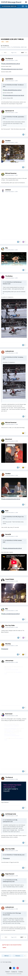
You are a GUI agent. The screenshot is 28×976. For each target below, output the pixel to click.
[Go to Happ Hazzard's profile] (2, 874)
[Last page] (26, 52)
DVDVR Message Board (11, 2)
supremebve (9, 79)
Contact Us (14, 971)
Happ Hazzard (9, 874)
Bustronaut (8, 714)
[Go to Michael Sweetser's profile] (2, 174)
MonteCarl (8, 439)
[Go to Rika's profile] (2, 249)
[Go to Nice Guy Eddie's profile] (2, 626)
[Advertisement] (14, 23)
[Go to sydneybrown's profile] (2, 352)
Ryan (6, 510)
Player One (21, 516)
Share (7, 955)
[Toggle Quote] (3, 84)
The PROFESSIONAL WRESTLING (19, 47)
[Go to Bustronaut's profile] (2, 714)
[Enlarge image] (10, 63)
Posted (11, 60)
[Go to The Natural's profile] (2, 59)
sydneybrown (9, 351)
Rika (6, 248)
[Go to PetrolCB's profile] (2, 535)
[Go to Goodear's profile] (2, 141)
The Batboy (9, 276)
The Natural (5, 45)
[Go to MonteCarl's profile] (2, 440)
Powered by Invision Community (14, 973)
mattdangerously (10, 814)
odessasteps (9, 660)
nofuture (8, 190)
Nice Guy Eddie (10, 625)
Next (22, 52)
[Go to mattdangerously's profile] (2, 814)
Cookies (20, 971)
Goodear (8, 140)
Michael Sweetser (11, 173)
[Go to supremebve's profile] (2, 79)
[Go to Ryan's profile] (2, 511)
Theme (7, 971)
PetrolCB (8, 534)
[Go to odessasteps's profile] (2, 661)
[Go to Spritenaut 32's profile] (2, 111)
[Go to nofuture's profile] (2, 190)
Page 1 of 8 (14, 52)
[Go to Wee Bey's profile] (2, 644)
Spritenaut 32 (9, 111)
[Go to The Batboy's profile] (2, 277)
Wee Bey (8, 644)
